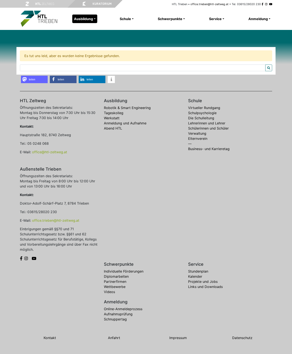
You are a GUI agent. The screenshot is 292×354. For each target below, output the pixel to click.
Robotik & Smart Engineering (127, 108)
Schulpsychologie (202, 113)
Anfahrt (114, 338)
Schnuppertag (115, 319)
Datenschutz (242, 338)
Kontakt (50, 338)
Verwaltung (197, 133)
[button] (34, 79)
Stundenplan (198, 271)
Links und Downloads (205, 287)
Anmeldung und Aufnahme (125, 123)
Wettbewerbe (114, 287)
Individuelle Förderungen (123, 271)
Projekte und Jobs (203, 281)
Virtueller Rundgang (204, 108)
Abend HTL (113, 128)
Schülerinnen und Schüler (208, 128)
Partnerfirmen (115, 281)
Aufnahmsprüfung (118, 314)
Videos (109, 292)
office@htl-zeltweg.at (49, 152)
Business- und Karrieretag (209, 149)
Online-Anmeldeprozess (123, 309)
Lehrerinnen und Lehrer (206, 123)
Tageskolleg (113, 113)
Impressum (178, 338)
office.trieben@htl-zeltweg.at (209, 4)
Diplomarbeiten (116, 276)
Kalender (195, 276)
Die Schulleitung (201, 118)
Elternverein (197, 138)
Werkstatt (111, 118)
